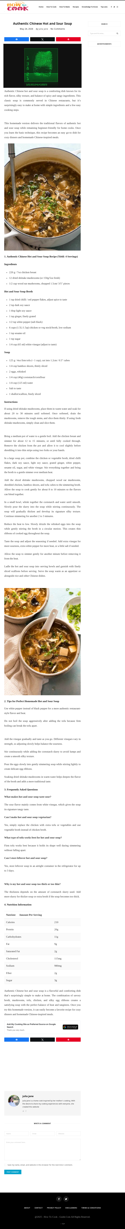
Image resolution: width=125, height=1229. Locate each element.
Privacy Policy (54, 1208)
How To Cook (51, 7)
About (27, 1208)
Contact (39, 1208)
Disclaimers (71, 1208)
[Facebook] (59, 1199)
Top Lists (104, 7)
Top (63, 1224)
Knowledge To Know (90, 7)
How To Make (64, 7)
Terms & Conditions (91, 1208)
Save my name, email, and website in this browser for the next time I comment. (40, 1165)
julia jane (43, 29)
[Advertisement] (104, 66)
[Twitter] (66, 1199)
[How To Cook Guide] (18, 6)
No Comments (58, 29)
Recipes (76, 7)
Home (41, 7)
